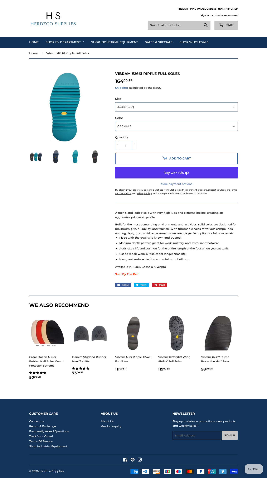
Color (119, 118)
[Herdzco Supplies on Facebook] (125, 460)
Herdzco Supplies (51, 471)
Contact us (36, 421)
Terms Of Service (41, 441)
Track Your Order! (41, 436)
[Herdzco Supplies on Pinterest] (132, 460)
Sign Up (229, 435)
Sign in (205, 15)
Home (34, 42)
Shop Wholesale (194, 42)
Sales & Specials (159, 42)
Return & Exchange (42, 426)
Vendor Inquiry (111, 426)
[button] (38, 372)
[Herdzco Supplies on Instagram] (140, 460)
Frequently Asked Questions (49, 431)
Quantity (121, 137)
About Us (107, 421)
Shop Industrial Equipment (114, 42)
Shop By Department (64, 42)
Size (118, 99)
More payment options (176, 184)
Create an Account (226, 15)
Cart (229, 25)
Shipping (121, 87)
